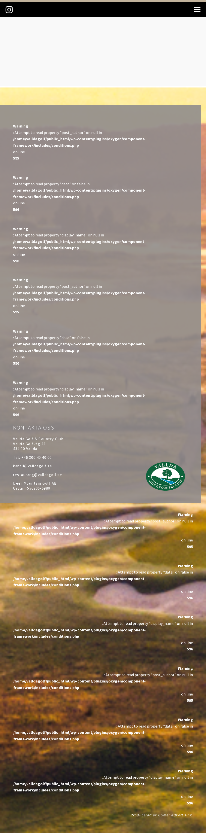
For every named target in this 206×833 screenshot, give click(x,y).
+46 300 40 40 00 (36, 457)
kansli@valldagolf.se (32, 466)
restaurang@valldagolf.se (37, 474)
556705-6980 (38, 488)
